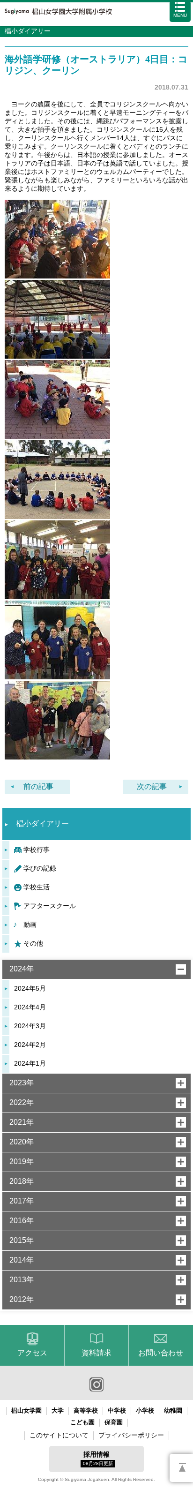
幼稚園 (173, 1410)
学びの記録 (39, 868)
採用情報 (98, 1458)
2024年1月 (30, 1063)
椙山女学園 (26, 1410)
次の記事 (152, 786)
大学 (58, 1410)
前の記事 (38, 786)
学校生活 (36, 887)
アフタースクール (49, 906)
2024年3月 (30, 1026)
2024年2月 (30, 1044)
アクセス (32, 1353)
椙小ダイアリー (42, 823)
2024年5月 (30, 988)
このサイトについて (59, 1435)
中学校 (117, 1410)
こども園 (82, 1422)
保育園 (113, 1422)
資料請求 (96, 1353)
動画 (30, 924)
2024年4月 (30, 1007)
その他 (33, 943)
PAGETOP (181, 1468)
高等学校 (86, 1410)
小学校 (145, 1410)
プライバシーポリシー (131, 1435)
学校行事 (36, 849)
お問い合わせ (160, 1353)
